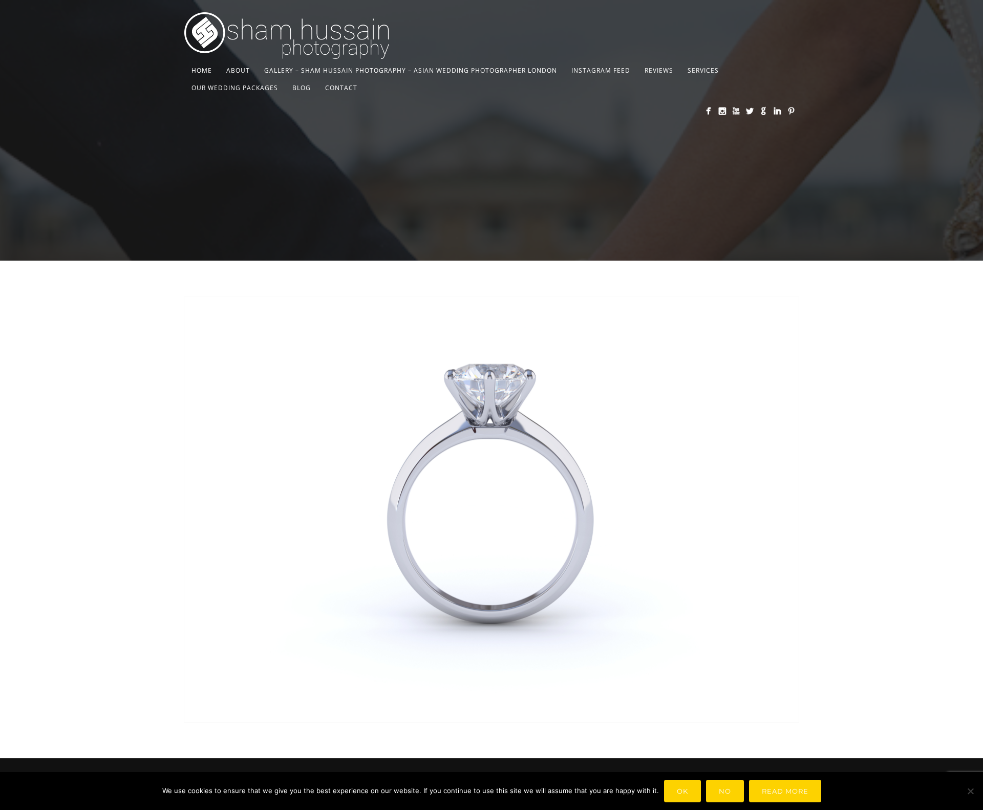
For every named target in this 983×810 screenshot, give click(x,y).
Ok (682, 791)
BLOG (301, 87)
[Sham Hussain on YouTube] (736, 110)
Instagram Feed (600, 70)
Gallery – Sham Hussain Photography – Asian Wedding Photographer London (410, 70)
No (725, 791)
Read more (785, 791)
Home (201, 70)
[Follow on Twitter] (749, 110)
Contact (341, 87)
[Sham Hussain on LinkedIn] (777, 110)
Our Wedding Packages (234, 87)
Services (703, 70)
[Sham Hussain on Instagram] (722, 110)
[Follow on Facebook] (708, 110)
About (238, 70)
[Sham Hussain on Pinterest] (791, 110)
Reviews (659, 70)
